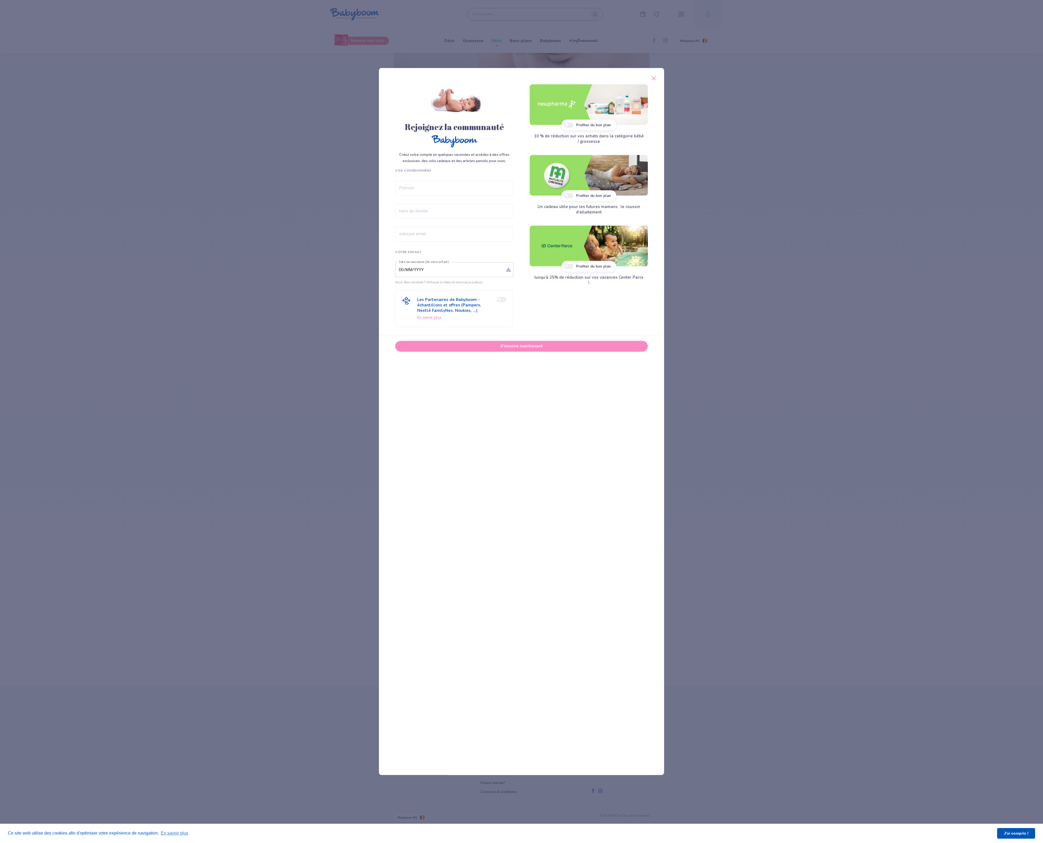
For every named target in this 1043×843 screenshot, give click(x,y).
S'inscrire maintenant (521, 346)
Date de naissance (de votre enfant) (424, 262)
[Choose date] (508, 269)
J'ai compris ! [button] (1016, 833)
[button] (454, 308)
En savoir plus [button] (174, 833)
